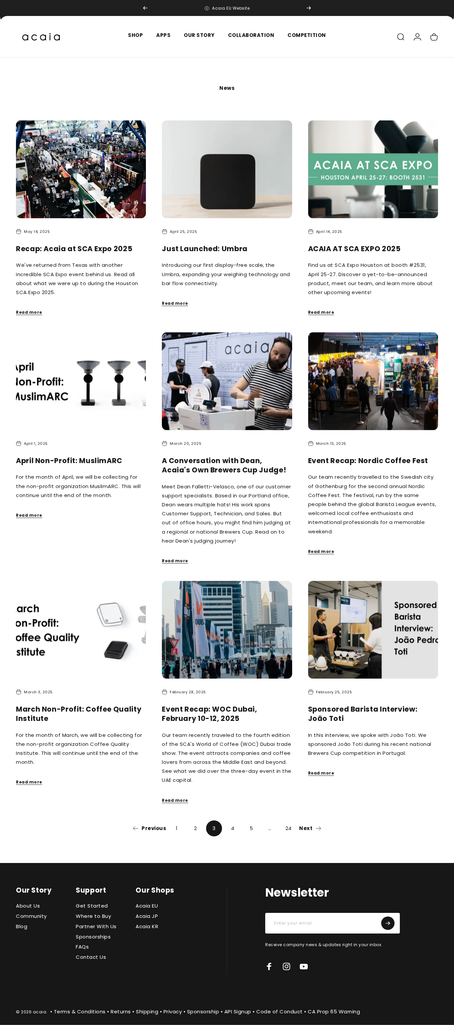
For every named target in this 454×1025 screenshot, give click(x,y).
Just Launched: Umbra (205, 249)
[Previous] (145, 8)
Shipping (147, 1011)
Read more (29, 312)
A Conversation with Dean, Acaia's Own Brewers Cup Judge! (224, 465)
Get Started (92, 906)
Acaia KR (147, 927)
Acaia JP (147, 916)
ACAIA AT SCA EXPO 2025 (354, 249)
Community (31, 916)
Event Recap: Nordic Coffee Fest (368, 460)
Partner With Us (96, 927)
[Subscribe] (388, 923)
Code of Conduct (279, 1011)
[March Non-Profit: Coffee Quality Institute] (81, 630)
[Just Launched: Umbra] (227, 169)
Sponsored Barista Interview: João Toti (363, 713)
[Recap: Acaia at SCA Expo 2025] (81, 169)
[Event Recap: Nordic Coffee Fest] (373, 381)
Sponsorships (93, 937)
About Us (28, 906)
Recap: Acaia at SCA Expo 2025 (74, 249)
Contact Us (91, 957)
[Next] (308, 8)
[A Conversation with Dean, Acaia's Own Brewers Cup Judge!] (227, 381)
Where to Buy (93, 916)
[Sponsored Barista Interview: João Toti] (373, 630)
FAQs (82, 947)
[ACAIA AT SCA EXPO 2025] (373, 169)
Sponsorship (203, 1011)
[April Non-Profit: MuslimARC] (81, 381)
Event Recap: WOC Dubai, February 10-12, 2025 (209, 713)
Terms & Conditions (80, 1011)
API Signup (237, 1011)
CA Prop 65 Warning (334, 1011)
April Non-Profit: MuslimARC (69, 460)
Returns (121, 1011)
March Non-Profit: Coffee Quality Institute (78, 713)
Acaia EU (147, 906)
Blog (21, 927)
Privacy (173, 1011)
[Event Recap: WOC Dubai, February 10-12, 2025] (227, 630)
